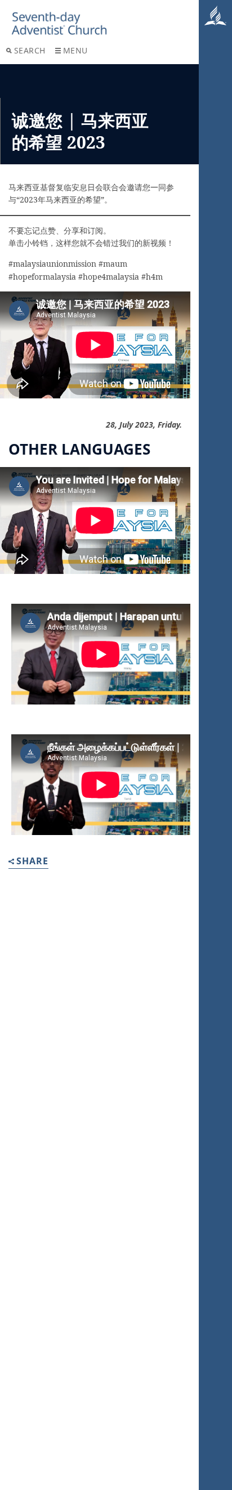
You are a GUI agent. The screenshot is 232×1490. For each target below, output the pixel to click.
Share (32, 861)
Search (30, 50)
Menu (75, 50)
